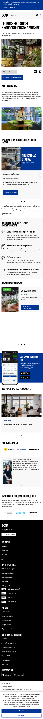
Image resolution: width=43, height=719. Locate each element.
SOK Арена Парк (7, 586)
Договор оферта (7, 686)
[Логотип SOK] (5, 15)
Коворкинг (5, 612)
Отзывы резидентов (8, 647)
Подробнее (21, 715)
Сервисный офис (7, 616)
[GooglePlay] (18, 675)
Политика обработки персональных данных (16, 689)
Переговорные (6, 620)
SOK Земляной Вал (8, 573)
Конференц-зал (7, 625)
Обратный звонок (9, 72)
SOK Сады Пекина (7, 577)
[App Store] (25, 373)
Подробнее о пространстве (27, 307)
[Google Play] (25, 378)
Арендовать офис (10, 192)
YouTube (4, 554)
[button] (21, 64)
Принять (21, 711)
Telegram (4, 546)
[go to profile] (37, 15)
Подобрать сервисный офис (12, 77)
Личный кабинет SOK (9, 643)
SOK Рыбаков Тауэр (8, 569)
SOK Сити (5, 581)
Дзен (3, 559)
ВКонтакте (5, 550)
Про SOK (4, 639)
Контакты (5, 664)
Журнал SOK (6, 656)
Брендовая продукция (9, 651)
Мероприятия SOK (8, 629)
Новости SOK (6, 660)
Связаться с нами (9, 534)
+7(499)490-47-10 (15, 15)
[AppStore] (7, 675)
